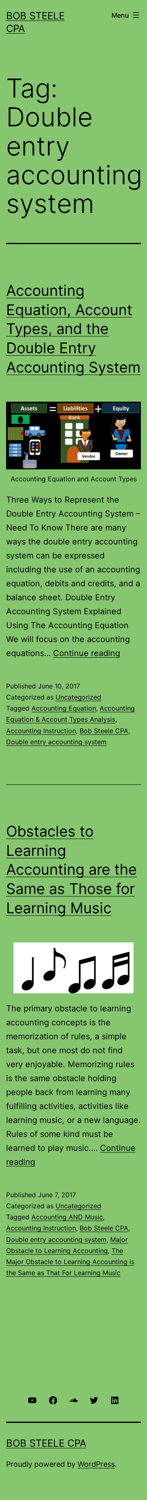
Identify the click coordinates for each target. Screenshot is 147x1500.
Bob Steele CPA (104, 731)
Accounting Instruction (41, 731)
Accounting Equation (63, 708)
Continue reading (86, 653)
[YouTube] (32, 1400)
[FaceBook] (52, 1400)
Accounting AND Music (67, 1217)
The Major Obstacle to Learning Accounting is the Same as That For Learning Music (70, 1261)
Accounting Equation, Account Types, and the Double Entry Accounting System (73, 328)
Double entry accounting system (56, 742)
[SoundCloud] (73, 1400)
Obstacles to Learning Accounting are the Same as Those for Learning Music (71, 869)
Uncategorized (78, 697)
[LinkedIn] (115, 1400)
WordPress (96, 1464)
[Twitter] (94, 1400)
